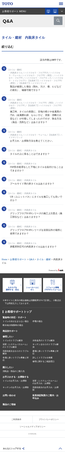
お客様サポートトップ (18, 311)
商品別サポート (10, 331)
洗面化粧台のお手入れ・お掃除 (45, 388)
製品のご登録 (9, 404)
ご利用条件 (16, 419)
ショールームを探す (55, 11)
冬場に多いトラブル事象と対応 (16, 358)
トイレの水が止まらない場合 (16, 321)
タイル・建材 (44, 259)
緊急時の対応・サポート (14, 317)
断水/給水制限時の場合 (13, 325)
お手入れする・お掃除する (16, 377)
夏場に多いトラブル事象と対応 (45, 352)
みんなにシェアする (12, 448)
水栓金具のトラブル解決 (43, 340)
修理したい (8, 336)
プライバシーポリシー (49, 419)
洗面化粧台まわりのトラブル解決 (16, 352)
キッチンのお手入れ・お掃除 (16, 387)
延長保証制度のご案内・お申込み (45, 396)
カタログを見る (48, 11)
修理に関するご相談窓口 (43, 361)
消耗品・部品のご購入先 (14, 371)
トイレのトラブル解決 (13, 340)
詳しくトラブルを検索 (42, 357)
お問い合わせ (9, 395)
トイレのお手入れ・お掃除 (15, 381)
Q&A (31, 259)
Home (4, 259)
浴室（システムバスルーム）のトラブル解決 (16, 345)
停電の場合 (37, 321)
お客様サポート (18, 259)
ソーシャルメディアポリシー (33, 426)
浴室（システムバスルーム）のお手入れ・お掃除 (45, 382)
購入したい (8, 367)
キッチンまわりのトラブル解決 (45, 345)
